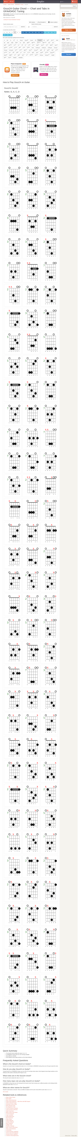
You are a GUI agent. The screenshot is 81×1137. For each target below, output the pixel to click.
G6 (4, 42)
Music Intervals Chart (10, 1105)
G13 (9, 57)
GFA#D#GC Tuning (19, 4)
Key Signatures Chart (10, 1106)
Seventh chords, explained (12, 1134)
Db (26, 32)
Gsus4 (31, 40)
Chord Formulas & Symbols (12, 1108)
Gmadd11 (21, 57)
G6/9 (12, 42)
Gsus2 (21, 40)
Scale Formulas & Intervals (12, 1109)
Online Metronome (10, 1116)
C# (45, 32)
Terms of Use (67, 1135)
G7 (20, 42)
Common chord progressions (12, 1135)
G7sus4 (55, 47)
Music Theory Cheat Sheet (11, 1127)
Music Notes (8, 1098)
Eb (29, 32)
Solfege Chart (9, 1124)
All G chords (5, 1091)
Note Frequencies (10, 1111)
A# (7, 35)
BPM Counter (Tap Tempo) (11, 1112)
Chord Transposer (10, 1113)
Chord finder (8, 1130)
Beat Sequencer (9, 1117)
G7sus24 (11, 50)
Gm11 (52, 52)
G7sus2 (5, 50)
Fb (32, 32)
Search (23, 26)
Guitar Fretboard (9, 1120)
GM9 (10, 55)
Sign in (75, 1)
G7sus (36, 50)
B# (10, 35)
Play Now (68, 54)
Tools (12, 1)
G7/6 (33, 47)
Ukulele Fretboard (10, 1122)
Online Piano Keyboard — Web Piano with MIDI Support (18, 1101)
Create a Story (68, 30)
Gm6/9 (52, 55)
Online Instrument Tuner (11, 1102)
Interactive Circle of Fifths (11, 1104)
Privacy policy (74, 1135)
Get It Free (15, 75)
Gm (7, 40)
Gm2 (57, 40)
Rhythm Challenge (10, 1126)
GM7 (37, 45)
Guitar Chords (11, 4)
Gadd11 (15, 57)
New (7, 1)
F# (54, 32)
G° (17, 40)
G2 (44, 40)
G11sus (41, 55)
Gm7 (42, 45)
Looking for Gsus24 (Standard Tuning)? (11, 19)
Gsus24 (40, 40)
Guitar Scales (9, 1119)
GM (16, 42)
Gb (35, 32)
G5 (35, 40)
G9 (5, 57)
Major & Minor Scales (10, 1097)
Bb (42, 32)
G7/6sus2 (38, 47)
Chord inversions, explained (12, 1131)
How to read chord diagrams (12, 1132)
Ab (39, 32)
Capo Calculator (9, 1115)
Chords (4, 4)
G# (4, 35)
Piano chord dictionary (11, 1128)
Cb (23, 32)
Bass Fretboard (9, 1123)
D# (48, 32)
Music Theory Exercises (11, 1100)
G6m (8, 42)
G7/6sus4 (44, 47)
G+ (10, 40)
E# (51, 32)
